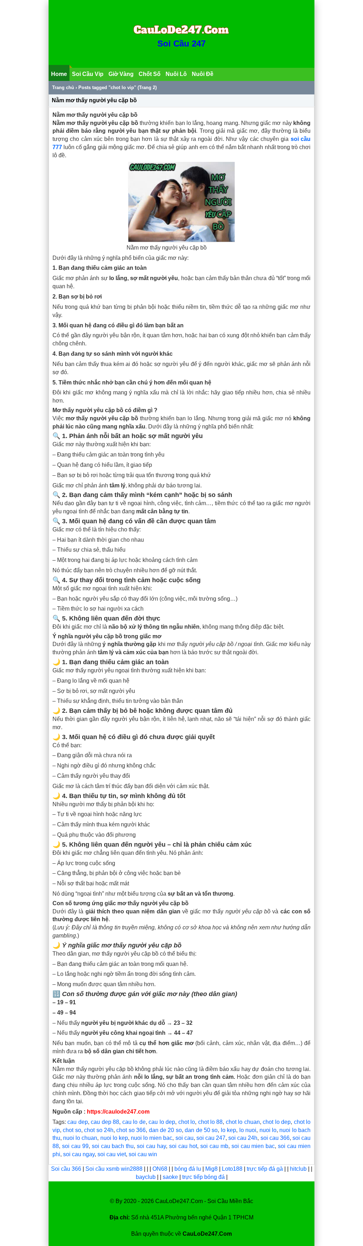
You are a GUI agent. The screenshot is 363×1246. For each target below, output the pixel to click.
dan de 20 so (165, 1130)
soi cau (184, 1138)
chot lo (186, 1122)
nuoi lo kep (114, 1138)
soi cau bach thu (113, 1146)
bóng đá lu (187, 1169)
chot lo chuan (243, 1122)
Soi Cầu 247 (181, 43)
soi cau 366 (275, 1138)
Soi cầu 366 (66, 1169)
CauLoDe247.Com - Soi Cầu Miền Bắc (204, 1201)
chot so (72, 1130)
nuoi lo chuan (80, 1138)
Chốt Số (150, 74)
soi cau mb (214, 1146)
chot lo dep (277, 1122)
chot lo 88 (210, 1122)
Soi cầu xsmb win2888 (114, 1169)
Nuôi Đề (202, 74)
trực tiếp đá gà (265, 1169)
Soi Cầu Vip (88, 74)
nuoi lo (268, 1130)
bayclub (146, 1177)
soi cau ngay (79, 1154)
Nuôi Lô (176, 74)
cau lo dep (162, 1122)
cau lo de (134, 1122)
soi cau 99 (75, 1146)
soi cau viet (111, 1154)
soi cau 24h (242, 1138)
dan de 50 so (201, 1130)
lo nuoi (247, 1130)
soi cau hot (183, 1146)
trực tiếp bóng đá (204, 1177)
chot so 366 (131, 1130)
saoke (171, 1177)
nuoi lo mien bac (151, 1138)
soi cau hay (151, 1146)
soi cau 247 (210, 1138)
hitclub (299, 1169)
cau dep (77, 1122)
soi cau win (143, 1154)
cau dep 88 (105, 1122)
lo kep (228, 1130)
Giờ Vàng (121, 74)
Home (59, 74)
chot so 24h (98, 1130)
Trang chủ (63, 87)
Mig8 (211, 1169)
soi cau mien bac (253, 1146)
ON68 (159, 1169)
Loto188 (232, 1169)
